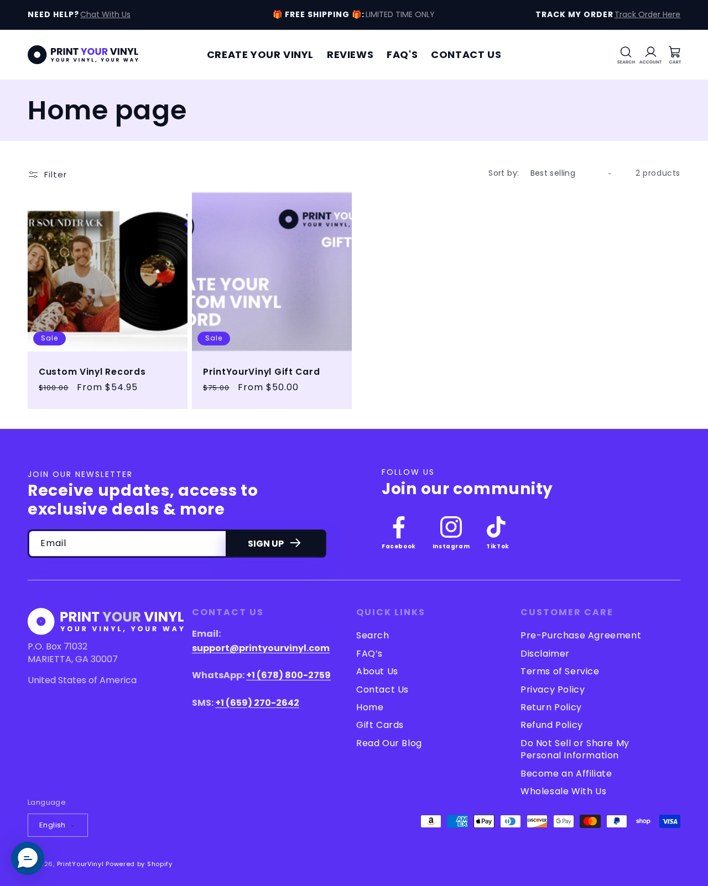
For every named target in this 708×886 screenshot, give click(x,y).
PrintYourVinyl (80, 863)
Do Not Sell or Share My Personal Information (574, 749)
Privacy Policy (552, 689)
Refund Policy (551, 725)
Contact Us (382, 689)
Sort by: (503, 173)
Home (369, 707)
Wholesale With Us (563, 791)
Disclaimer (545, 653)
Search (372, 636)
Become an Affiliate (566, 773)
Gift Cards (380, 725)
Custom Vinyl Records (92, 371)
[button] (626, 55)
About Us (377, 671)
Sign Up (266, 543)
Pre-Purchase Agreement (580, 636)
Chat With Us (105, 14)
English (52, 825)
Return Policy (551, 707)
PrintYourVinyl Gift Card (261, 371)
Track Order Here (647, 14)
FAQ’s (369, 653)
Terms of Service (560, 671)
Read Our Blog (389, 743)
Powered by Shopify (139, 863)
